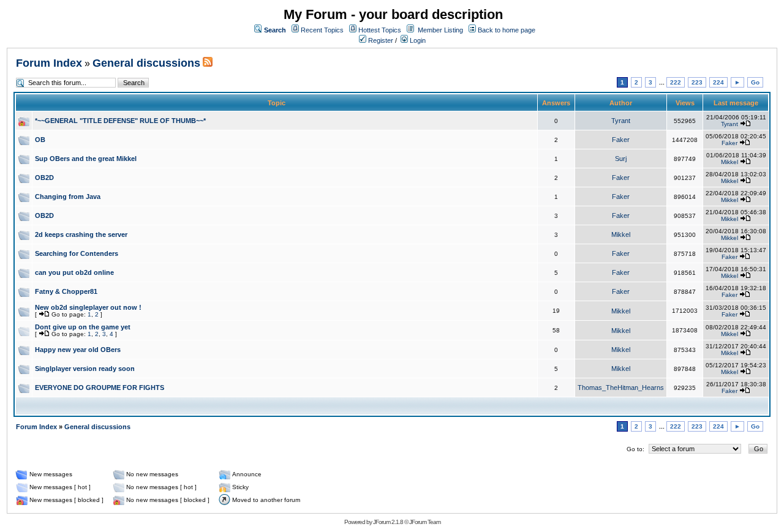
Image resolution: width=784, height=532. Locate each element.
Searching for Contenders (76, 253)
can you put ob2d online (74, 272)
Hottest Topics (379, 30)
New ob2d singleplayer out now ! (88, 307)
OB (40, 139)
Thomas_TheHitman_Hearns (621, 387)
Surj (621, 158)
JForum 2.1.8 (388, 522)
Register (379, 40)
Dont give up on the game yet (82, 327)
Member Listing (440, 30)
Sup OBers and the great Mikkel (86, 158)
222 (675, 82)
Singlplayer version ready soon (85, 368)
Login (417, 40)
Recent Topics (322, 30)
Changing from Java (67, 196)
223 (697, 82)
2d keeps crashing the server (81, 234)
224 (718, 82)
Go (755, 82)
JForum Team (424, 522)
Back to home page (506, 30)
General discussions (146, 63)
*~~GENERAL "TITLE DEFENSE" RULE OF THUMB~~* (120, 120)
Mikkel (729, 162)
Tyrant (620, 120)
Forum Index (49, 63)
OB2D (44, 177)
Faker (621, 139)
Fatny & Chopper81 (66, 291)
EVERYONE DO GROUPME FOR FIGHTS (99, 387)
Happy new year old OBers (78, 349)
